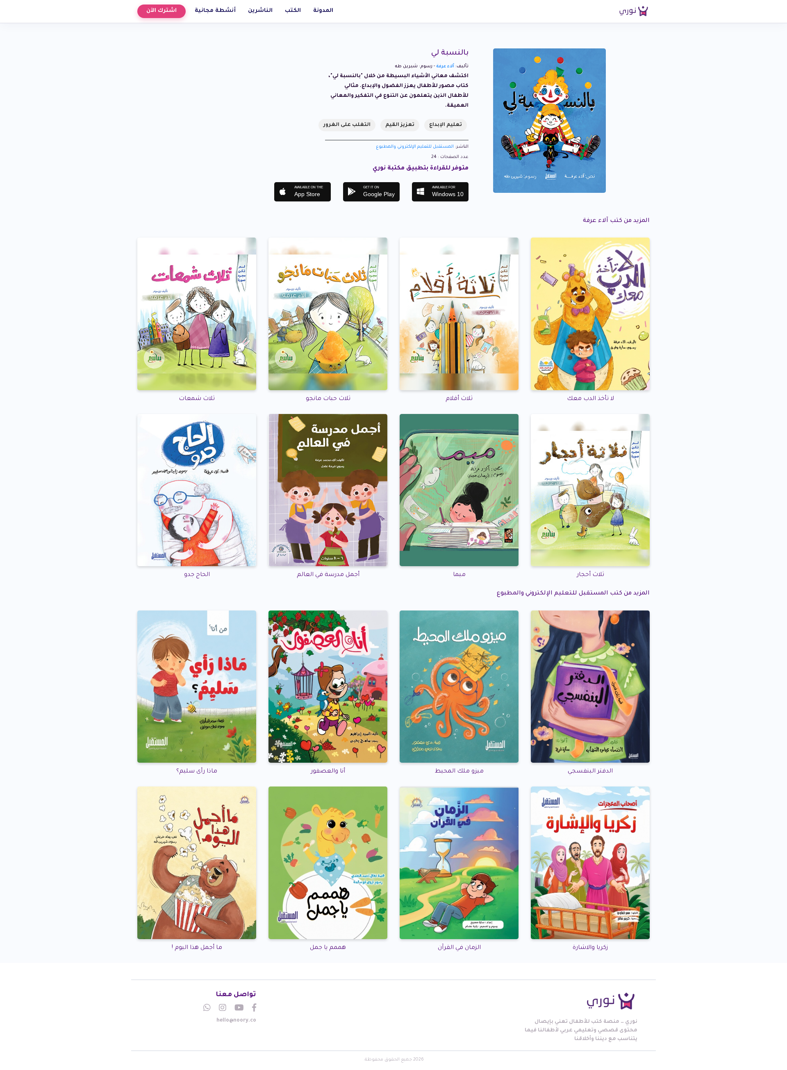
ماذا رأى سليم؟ (196, 771)
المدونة (323, 11)
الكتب (293, 11)
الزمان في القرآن (459, 948)
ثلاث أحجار (590, 575)
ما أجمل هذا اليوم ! (197, 948)
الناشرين (260, 11)
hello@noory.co (236, 1021)
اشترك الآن (161, 11)
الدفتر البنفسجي (590, 771)
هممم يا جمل (328, 948)
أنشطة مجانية (215, 11)
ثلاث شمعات (197, 399)
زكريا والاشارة (590, 948)
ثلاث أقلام (459, 399)
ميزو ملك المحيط (459, 771)
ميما (459, 575)
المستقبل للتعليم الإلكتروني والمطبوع (415, 146)
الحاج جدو (197, 575)
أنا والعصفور (328, 771)
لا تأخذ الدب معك (590, 399)
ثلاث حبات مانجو (328, 399)
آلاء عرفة (445, 66)
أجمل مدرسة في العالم (328, 575)
